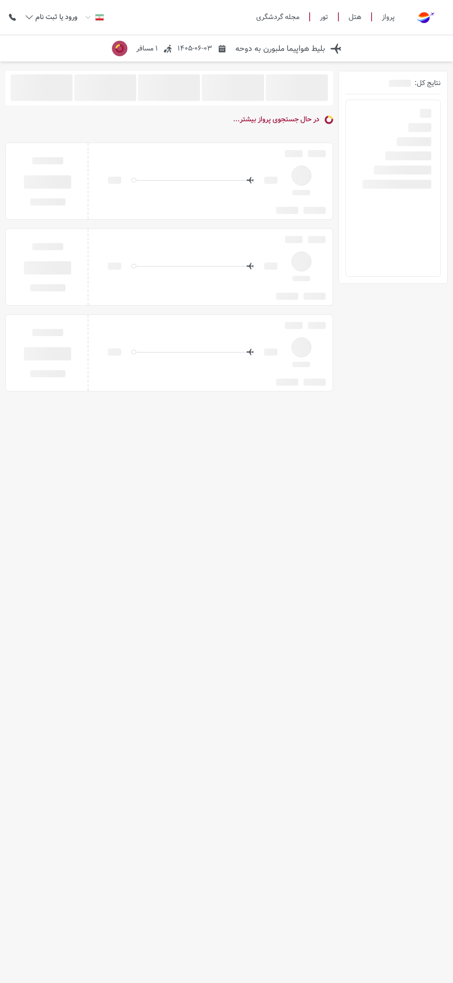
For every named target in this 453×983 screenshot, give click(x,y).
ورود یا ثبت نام (56, 17)
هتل (355, 17)
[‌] (47, 181)
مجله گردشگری (277, 17)
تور (324, 17)
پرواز (388, 17)
